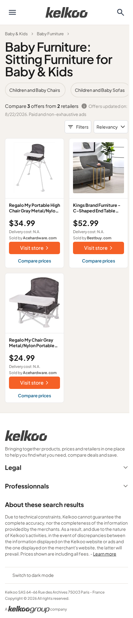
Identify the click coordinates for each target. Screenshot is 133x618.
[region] (66, 90)
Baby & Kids (16, 33)
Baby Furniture (50, 33)
